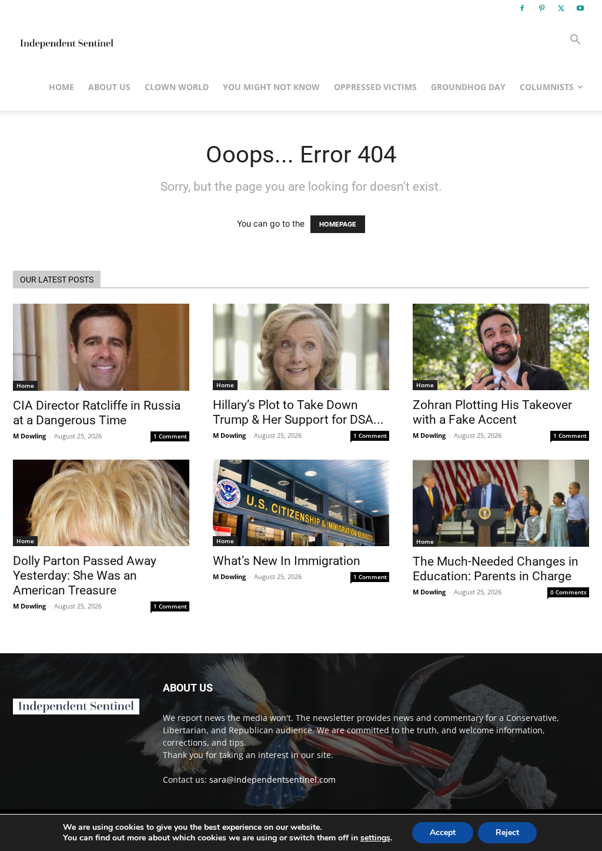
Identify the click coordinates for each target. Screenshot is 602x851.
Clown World (177, 86)
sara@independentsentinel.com (272, 779)
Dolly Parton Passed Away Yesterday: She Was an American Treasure (84, 575)
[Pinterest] (541, 8)
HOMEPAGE (337, 224)
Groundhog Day (468, 86)
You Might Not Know (271, 86)
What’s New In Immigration (286, 561)
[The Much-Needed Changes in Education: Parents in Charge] (501, 503)
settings (375, 838)
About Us (109, 86)
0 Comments (568, 592)
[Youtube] (580, 8)
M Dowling (29, 435)
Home (61, 86)
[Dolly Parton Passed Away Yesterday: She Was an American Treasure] (101, 503)
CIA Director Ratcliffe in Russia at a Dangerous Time (96, 412)
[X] (561, 8)
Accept (443, 832)
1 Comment (170, 436)
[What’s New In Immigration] (301, 503)
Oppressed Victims (375, 86)
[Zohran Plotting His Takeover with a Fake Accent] (501, 347)
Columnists (547, 86)
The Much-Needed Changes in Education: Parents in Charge (495, 568)
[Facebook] (522, 8)
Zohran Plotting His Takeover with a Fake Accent (492, 412)
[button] (575, 40)
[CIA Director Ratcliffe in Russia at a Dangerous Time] (101, 347)
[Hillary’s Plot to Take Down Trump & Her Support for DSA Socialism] (301, 347)
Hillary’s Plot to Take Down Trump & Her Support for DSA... (298, 412)
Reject (507, 832)
